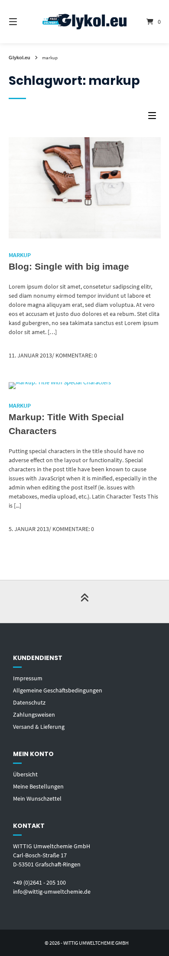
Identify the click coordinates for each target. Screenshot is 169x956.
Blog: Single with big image (69, 266)
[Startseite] (84, 22)
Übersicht (25, 774)
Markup (20, 255)
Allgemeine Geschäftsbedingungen (57, 690)
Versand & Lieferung (39, 727)
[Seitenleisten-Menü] (154, 117)
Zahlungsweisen (34, 714)
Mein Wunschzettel (37, 798)
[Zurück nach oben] (84, 601)
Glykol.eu (19, 57)
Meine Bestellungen (38, 786)
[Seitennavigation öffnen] (24, 21)
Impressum (27, 678)
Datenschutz (29, 702)
